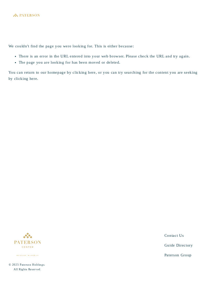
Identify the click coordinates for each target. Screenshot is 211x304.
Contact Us (174, 235)
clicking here (84, 72)
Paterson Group (178, 255)
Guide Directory (178, 245)
